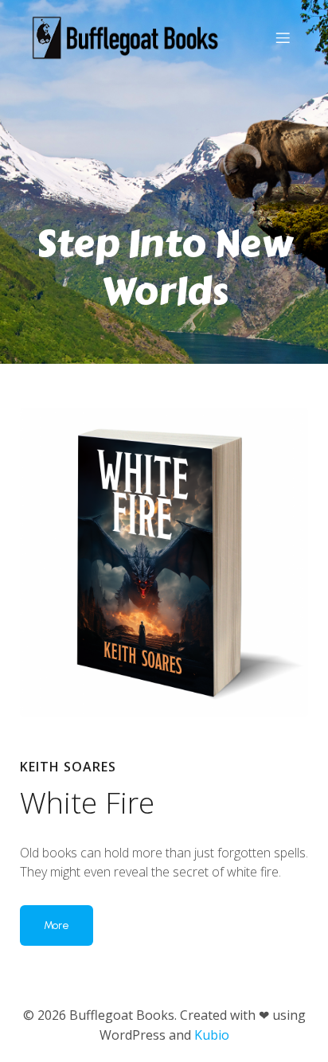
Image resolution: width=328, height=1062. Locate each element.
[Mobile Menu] (282, 37)
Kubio (211, 1035)
